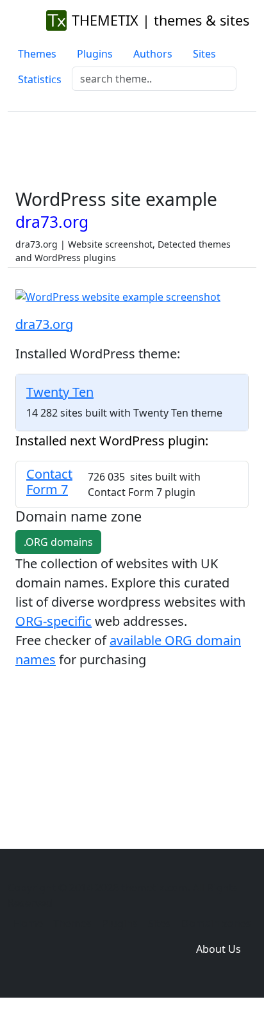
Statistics (40, 79)
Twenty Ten (60, 392)
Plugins (95, 54)
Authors (152, 54)
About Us (218, 949)
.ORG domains (58, 542)
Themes (37, 54)
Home (28, 923)
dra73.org (44, 324)
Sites (204, 54)
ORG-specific (53, 621)
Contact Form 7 (49, 481)
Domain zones (216, 923)
